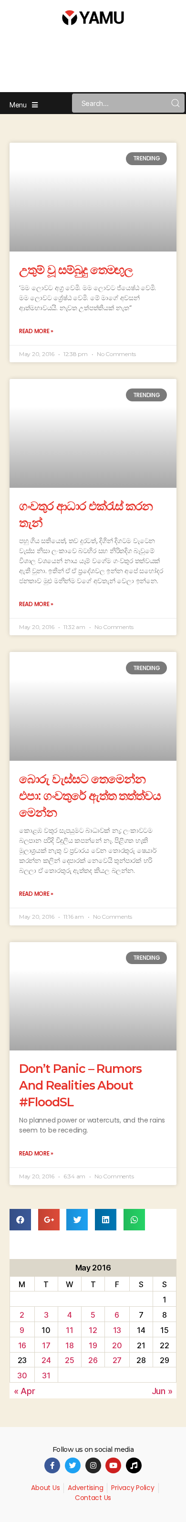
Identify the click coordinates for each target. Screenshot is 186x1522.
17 (46, 1345)
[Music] (134, 1465)
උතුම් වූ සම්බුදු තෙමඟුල (76, 269)
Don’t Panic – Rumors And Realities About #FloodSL (80, 1085)
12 (93, 1330)
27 (117, 1360)
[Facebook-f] (52, 1465)
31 (46, 1375)
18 (69, 1345)
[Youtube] (113, 1465)
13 (117, 1330)
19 (93, 1345)
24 (46, 1360)
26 (92, 1360)
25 (69, 1360)
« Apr (24, 1391)
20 (117, 1345)
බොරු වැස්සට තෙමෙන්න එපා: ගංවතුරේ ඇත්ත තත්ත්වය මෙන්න (90, 795)
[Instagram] (93, 1465)
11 (69, 1330)
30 (22, 1375)
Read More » (36, 331)
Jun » (162, 1391)
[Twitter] (73, 1465)
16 (22, 1345)
